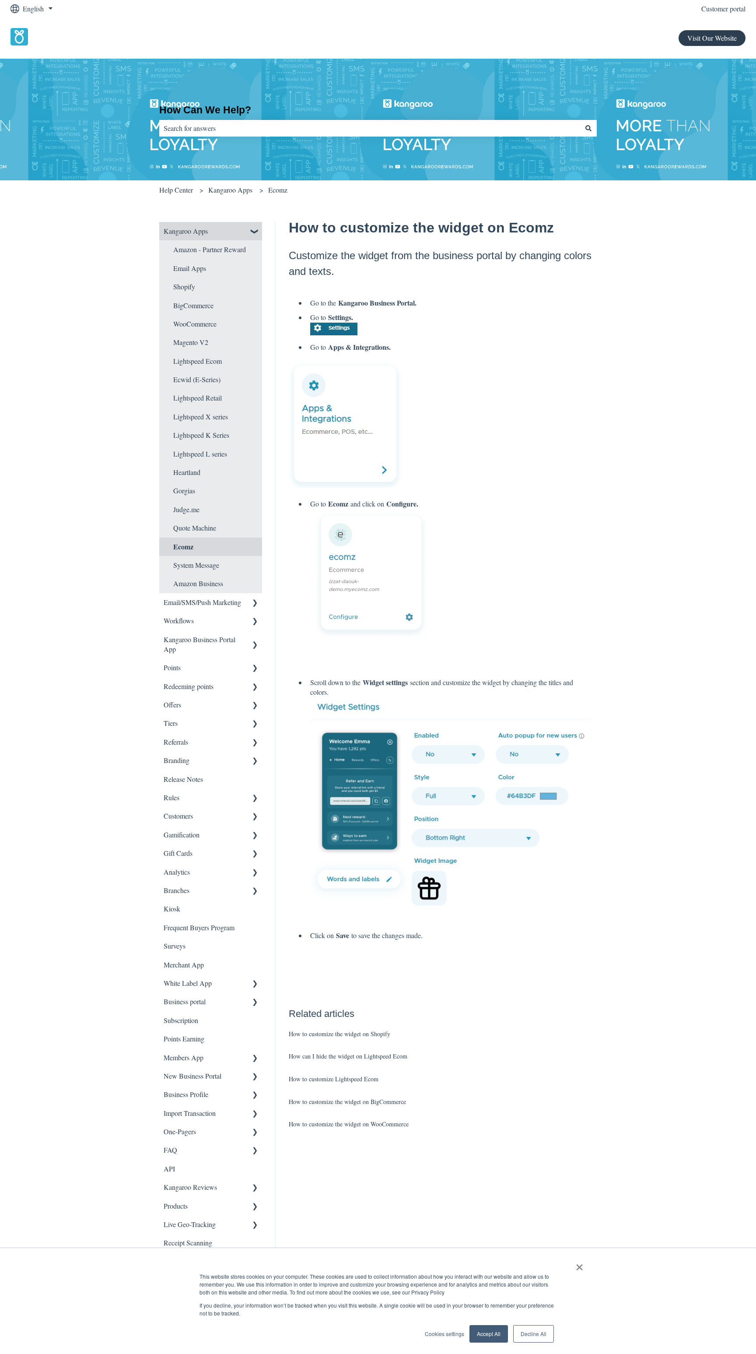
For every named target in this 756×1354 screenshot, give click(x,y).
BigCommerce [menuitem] (193, 305)
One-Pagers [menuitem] (180, 1131)
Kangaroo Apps (230, 189)
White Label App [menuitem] (188, 983)
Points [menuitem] (172, 667)
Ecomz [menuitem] (183, 547)
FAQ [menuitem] (170, 1149)
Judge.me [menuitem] (186, 509)
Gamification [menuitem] (182, 834)
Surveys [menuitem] (175, 945)
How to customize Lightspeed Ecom (333, 1079)
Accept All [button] (488, 1333)
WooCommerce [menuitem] (195, 323)
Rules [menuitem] (171, 797)
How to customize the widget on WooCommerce (349, 1124)
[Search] (588, 128)
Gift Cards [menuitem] (178, 853)
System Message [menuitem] (196, 565)
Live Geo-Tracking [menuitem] (190, 1224)
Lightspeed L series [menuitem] (200, 453)
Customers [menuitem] (178, 815)
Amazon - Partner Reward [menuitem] (209, 249)
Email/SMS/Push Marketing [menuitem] (202, 602)
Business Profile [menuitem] (186, 1094)
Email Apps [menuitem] (189, 268)
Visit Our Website (712, 37)
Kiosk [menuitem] (172, 908)
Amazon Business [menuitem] (198, 583)
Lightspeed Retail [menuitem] (197, 397)
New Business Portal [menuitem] (192, 1075)
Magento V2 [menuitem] (190, 342)
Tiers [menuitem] (171, 723)
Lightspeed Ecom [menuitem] (197, 361)
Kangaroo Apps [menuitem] (186, 231)
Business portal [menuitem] (185, 1001)
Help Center (176, 189)
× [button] (579, 1264)
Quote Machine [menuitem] (194, 527)
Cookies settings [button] (444, 1333)
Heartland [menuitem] (186, 472)
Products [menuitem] (176, 1205)
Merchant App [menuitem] (184, 964)
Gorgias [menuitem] (184, 490)
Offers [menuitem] (172, 704)
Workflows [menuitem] (179, 620)
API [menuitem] (169, 1168)
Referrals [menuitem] (176, 741)
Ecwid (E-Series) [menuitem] (196, 379)
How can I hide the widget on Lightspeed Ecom (348, 1056)
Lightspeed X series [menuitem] (200, 416)
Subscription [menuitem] (181, 1020)
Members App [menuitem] (183, 1057)
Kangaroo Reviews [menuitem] (190, 1187)
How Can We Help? (205, 110)
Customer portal (723, 8)
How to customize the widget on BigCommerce (347, 1101)
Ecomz (277, 189)
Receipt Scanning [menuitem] (188, 1242)
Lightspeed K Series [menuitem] (201, 435)
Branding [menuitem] (176, 760)
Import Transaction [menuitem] (190, 1113)
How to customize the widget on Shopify (339, 1034)
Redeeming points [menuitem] (189, 686)
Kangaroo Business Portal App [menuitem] (199, 644)
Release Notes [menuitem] (183, 779)
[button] (255, 232)
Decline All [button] (533, 1333)
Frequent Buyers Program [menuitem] (199, 927)
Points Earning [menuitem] (184, 1038)
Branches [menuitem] (176, 890)
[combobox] (369, 128)
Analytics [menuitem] (177, 871)
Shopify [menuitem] (184, 286)
